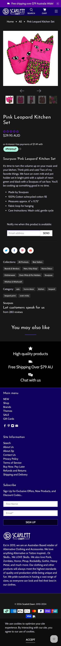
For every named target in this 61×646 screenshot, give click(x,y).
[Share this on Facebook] (14, 250)
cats (18, 289)
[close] (57, 3)
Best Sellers (37, 262)
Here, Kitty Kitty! (30, 268)
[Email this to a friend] (30, 250)
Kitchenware (10, 275)
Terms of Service (12, 462)
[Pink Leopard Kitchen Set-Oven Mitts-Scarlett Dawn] (30, 58)
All (20, 21)
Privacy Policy (10, 458)
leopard (51, 289)
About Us (8, 447)
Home (10, 21)
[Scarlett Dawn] (13, 11)
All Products (23, 262)
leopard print (10, 295)
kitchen (41, 289)
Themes (7, 410)
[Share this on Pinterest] (22, 250)
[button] (11, 131)
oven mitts (24, 295)
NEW (6, 399)
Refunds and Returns (14, 470)
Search (7, 443)
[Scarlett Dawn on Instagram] (12, 426)
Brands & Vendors (12, 268)
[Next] (39, 90)
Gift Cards (8, 418)
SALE (6, 414)
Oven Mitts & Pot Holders (30, 275)
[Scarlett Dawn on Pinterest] (8, 426)
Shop (6, 403)
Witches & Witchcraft (13, 281)
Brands (7, 407)
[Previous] (22, 90)
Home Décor (46, 268)
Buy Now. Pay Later (14, 466)
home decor (29, 289)
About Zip (8, 450)
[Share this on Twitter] (6, 250)
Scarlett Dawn (28, 604)
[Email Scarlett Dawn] (16, 426)
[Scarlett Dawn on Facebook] (4, 426)
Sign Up (30, 522)
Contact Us (9, 454)
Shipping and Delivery (15, 474)
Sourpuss (48, 275)
